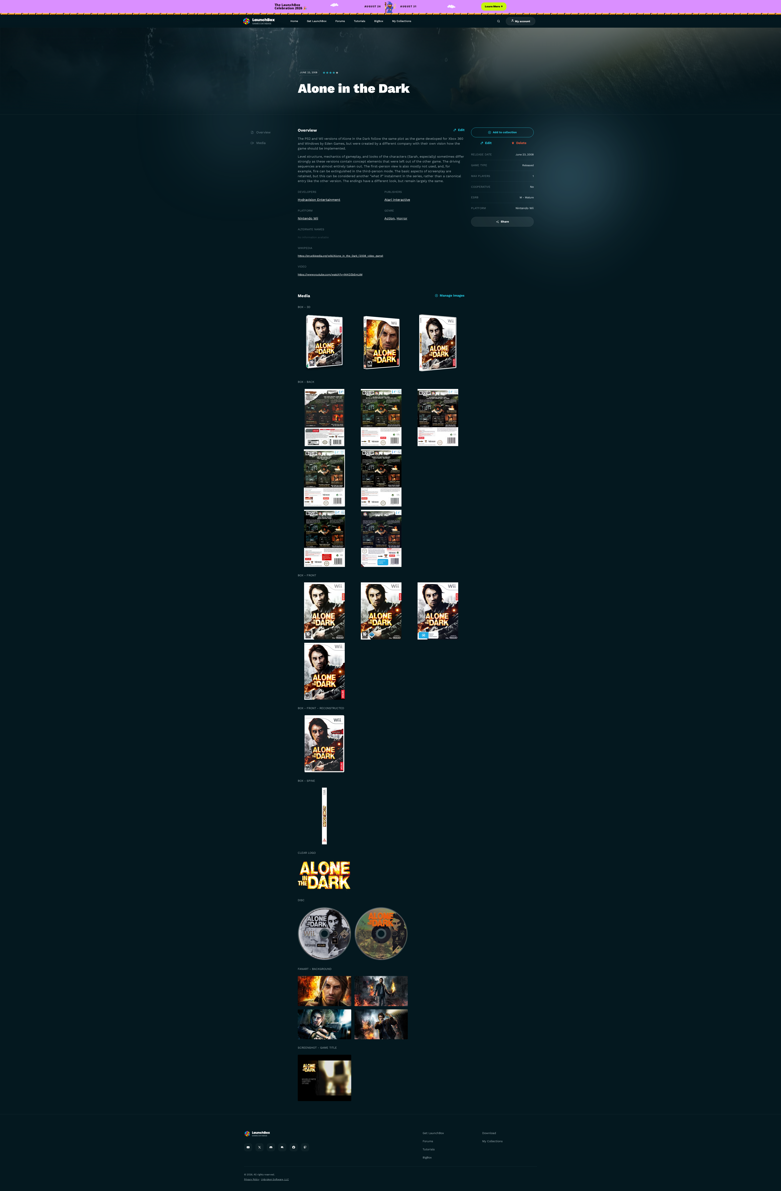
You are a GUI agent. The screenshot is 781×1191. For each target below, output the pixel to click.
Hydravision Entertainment (319, 200)
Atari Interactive (397, 200)
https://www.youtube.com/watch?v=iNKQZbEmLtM (330, 274)
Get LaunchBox (316, 21)
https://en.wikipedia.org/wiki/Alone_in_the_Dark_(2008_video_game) (340, 255)
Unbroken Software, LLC (275, 1179)
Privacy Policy (251, 1179)
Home (294, 21)
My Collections (401, 21)
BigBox (378, 21)
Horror (402, 218)
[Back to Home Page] (258, 21)
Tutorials (359, 21)
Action (389, 218)
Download (489, 1133)
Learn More (494, 6)
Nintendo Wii (308, 218)
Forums (340, 21)
